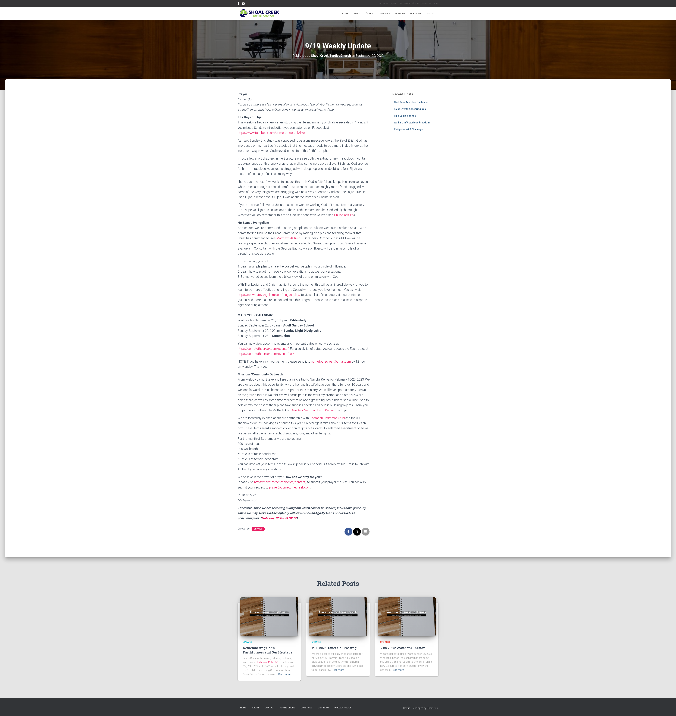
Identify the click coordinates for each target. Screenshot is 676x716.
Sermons (400, 13)
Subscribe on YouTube (243, 4)
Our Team (415, 13)
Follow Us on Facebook (238, 4)
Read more (284, 674)
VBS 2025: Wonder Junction (402, 648)
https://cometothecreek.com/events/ (263, 348)
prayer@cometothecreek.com (289, 487)
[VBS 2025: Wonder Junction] (407, 616)
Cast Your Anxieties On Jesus (411, 102)
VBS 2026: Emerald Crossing (334, 648)
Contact (431, 13)
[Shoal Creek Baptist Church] (259, 13)
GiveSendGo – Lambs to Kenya (312, 410)
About (356, 13)
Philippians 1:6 (344, 215)
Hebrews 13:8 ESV (267, 662)
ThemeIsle (432, 708)
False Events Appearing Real (410, 109)
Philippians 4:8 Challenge (408, 129)
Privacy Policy (342, 707)
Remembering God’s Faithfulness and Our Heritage (267, 650)
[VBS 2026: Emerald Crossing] (338, 616)
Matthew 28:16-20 (288, 238)
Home (345, 13)
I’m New (369, 13)
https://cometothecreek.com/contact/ (280, 482)
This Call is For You (405, 115)
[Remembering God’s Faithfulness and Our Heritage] (269, 616)
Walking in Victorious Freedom (412, 122)
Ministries (384, 13)
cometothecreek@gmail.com (331, 361)
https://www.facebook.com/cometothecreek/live (271, 133)
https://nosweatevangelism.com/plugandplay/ (269, 295)
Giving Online (287, 707)
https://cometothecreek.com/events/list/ (266, 354)
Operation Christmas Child (327, 418)
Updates (258, 529)
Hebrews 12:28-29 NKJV (279, 518)
